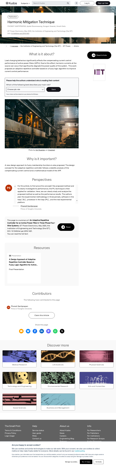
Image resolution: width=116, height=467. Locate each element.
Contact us (36, 438)
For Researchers (94, 430)
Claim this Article (41, 315)
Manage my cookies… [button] (71, 462)
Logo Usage (9, 436)
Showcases (14, 46)
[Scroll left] (6, 46)
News (62, 433)
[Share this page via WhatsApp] (55, 331)
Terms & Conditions (13, 430)
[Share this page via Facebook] (35, 331)
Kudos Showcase (94, 441)
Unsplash (51, 150)
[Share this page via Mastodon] (48, 331)
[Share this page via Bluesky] (28, 331)
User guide (36, 433)
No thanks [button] (99, 462)
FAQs (34, 436)
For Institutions (93, 436)
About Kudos (65, 430)
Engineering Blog (67, 438)
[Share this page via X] (62, 331)
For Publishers (93, 433)
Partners (63, 441)
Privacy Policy (10, 433)
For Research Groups (96, 438)
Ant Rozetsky (40, 150)
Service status (38, 430)
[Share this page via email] (21, 331)
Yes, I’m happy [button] (86, 462)
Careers (63, 436)
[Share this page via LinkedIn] (42, 331)
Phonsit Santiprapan (29, 206)
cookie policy (80, 451)
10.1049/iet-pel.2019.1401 (20, 33)
